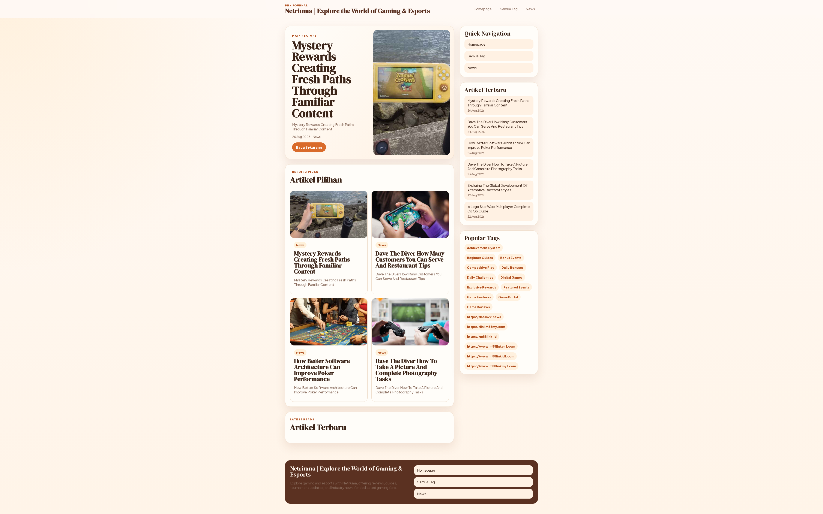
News (530, 9)
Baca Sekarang (309, 147)
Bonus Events (510, 258)
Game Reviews (478, 307)
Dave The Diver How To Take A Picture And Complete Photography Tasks (406, 370)
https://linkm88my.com (486, 327)
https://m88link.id (482, 336)
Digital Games (511, 277)
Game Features (479, 297)
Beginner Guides (480, 258)
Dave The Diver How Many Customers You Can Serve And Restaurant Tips (410, 259)
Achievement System (483, 248)
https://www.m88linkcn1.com (491, 346)
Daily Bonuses (513, 267)
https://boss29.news (484, 317)
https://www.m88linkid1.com (490, 356)
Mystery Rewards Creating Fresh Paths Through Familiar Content (322, 262)
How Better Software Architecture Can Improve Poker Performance (322, 370)
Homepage (483, 9)
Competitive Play (480, 267)
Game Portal (508, 297)
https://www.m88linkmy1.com (491, 366)
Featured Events (516, 287)
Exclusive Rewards (481, 287)
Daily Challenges (480, 277)
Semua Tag (509, 9)
